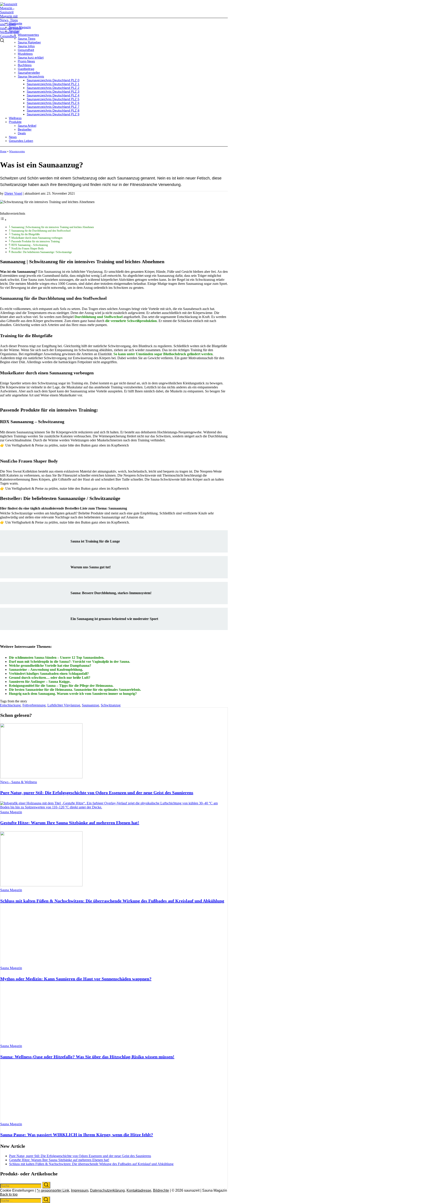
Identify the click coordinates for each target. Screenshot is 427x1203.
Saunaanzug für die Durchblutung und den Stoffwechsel (40, 230)
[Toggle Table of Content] (3, 220)
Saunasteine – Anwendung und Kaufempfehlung (45, 669)
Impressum (79, 1190)
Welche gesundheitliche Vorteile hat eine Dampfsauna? (50, 665)
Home (3, 151)
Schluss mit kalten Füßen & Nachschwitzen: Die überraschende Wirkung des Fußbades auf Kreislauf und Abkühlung (112, 900)
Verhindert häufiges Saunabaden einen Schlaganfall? (49, 673)
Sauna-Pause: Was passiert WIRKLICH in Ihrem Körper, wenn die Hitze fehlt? (76, 1134)
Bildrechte (161, 1190)
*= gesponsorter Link (53, 1190)
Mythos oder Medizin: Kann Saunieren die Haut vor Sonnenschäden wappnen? (75, 978)
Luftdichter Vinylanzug (63, 705)
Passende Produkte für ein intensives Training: (35, 241)
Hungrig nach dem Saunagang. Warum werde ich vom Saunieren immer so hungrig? (73, 693)
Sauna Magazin (11, 812)
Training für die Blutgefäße (25, 234)
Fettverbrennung (34, 705)
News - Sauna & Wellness (18, 782)
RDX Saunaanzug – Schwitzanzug (29, 245)
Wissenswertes (17, 151)
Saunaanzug (90, 705)
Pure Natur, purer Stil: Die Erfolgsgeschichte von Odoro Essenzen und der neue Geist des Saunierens (96, 792)
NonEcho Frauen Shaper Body (27, 248)
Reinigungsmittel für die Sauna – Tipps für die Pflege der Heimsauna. (61, 685)
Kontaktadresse (139, 1190)
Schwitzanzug (111, 705)
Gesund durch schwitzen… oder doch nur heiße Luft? (49, 677)
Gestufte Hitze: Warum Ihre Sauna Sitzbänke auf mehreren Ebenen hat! (69, 822)
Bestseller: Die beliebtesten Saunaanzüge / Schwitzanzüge (41, 252)
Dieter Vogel (13, 193)
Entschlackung (10, 705)
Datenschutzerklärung (107, 1190)
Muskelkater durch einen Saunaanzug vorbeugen (36, 238)
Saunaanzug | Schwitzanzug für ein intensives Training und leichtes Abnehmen (52, 227)
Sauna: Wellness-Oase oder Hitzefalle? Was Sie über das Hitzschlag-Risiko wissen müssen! (87, 1056)
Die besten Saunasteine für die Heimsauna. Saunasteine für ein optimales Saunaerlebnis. (75, 689)
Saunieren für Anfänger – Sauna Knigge (39, 681)
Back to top (9, 1194)
